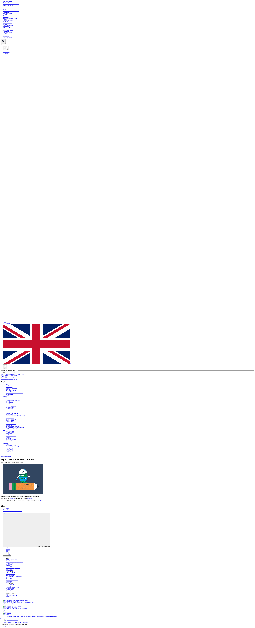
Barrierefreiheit (21, 622)
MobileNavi (3, 626)
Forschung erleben (10, 420)
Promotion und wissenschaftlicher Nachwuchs (15, 415)
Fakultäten (5, 53)
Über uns (8, 389)
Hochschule (5, 384)
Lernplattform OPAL (10, 589)
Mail (41, 500)
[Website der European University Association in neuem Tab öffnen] (16, 600)
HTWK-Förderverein (10, 596)
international (5, 443)
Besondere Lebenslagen (11, 406)
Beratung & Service (10, 408)
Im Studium (8, 405)
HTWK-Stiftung (9, 597)
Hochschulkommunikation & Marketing (14, 393)
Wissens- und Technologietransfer (13, 416)
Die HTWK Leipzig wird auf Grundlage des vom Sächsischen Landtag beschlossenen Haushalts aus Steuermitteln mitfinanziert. (31, 616)
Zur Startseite (3, 503)
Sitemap (26, 622)
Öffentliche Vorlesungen (11, 591)
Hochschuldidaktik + (10, 588)
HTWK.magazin (9, 570)
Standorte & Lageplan (10, 391)
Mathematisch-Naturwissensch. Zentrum (14, 576)
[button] (6, 48)
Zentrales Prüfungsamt (10, 574)
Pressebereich (9, 569)
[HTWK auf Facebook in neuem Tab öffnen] (7, 613)
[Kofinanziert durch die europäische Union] (11, 620)
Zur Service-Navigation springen (10, 2)
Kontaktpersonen (9, 451)
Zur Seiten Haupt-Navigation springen (11, 4)
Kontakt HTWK (6, 323)
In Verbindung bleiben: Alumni (12, 428)
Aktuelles (8, 385)
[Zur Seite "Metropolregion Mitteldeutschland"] (12, 606)
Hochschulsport (9, 433)
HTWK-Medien (9, 394)
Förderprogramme (9, 414)
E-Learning (8, 586)
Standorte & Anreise (10, 566)
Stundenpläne (9, 564)
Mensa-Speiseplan (9, 563)
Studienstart (8, 401)
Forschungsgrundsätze (10, 412)
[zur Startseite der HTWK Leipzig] (9, 377)
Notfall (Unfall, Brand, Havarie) (12, 560)
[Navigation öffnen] (1, 44)
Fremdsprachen (9, 434)
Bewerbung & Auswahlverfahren (13, 400)
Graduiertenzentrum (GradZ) (12, 595)
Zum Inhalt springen (7, 1)
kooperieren (5, 422)
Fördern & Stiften (9, 425)
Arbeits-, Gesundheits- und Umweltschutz (14, 562)
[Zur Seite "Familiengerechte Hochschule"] (11, 601)
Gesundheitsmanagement (11, 436)
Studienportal (8, 590)
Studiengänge (9, 397)
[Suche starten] (14, 372)
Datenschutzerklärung (13, 622)
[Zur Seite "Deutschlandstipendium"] (10, 603)
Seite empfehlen (6, 509)
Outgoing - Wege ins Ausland (12, 448)
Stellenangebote (9, 387)
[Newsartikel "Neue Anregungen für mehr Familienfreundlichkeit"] (18, 602)
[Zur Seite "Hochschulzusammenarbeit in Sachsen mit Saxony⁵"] (10, 607)
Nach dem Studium (10, 407)
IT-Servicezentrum (10, 575)
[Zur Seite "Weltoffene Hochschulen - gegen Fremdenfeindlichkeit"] (17, 605)
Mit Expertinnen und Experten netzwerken (15, 427)
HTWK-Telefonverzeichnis (11, 559)
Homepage (29, 498)
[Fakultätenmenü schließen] (3, 41)
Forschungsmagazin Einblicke (12, 419)
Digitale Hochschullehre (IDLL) (12, 587)
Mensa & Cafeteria (10, 432)
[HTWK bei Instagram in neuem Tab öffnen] (7, 610)
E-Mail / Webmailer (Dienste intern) (13, 568)
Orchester (8, 437)
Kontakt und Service (10, 421)
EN (70, 363)
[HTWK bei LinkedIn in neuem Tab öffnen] (7, 612)
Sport (7, 577)
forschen (5, 409)
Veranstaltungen (9, 450)
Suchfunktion (12, 498)
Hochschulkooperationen (11, 445)
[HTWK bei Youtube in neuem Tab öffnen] (6, 614)
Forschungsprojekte (10, 418)
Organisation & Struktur (11, 390)
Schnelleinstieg (6, 52)
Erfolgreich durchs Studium (11, 403)
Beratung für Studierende (11, 584)
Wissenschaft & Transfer (11, 424)
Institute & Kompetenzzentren (12, 413)
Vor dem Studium (9, 399)
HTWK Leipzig (4, 376)
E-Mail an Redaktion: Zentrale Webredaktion (12, 511)
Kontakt (7, 395)
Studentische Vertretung (11, 440)
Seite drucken (6, 508)
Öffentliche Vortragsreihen (11, 388)
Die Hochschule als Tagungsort (12, 426)
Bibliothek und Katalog (11, 572)
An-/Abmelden (9, 453)
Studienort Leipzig (10, 431)
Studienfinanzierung (10, 402)
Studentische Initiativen (11, 439)
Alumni (7, 594)
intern (4, 452)
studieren (5, 396)
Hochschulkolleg (9, 578)
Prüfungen (8, 565)
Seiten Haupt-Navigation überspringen (9, 379)
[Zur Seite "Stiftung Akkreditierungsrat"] (15, 608)
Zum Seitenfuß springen (8, 5)
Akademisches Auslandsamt (12, 580)
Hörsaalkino (8, 438)
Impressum (6, 622)
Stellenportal (8, 442)
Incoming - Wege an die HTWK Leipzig (14, 446)
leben (4, 430)
